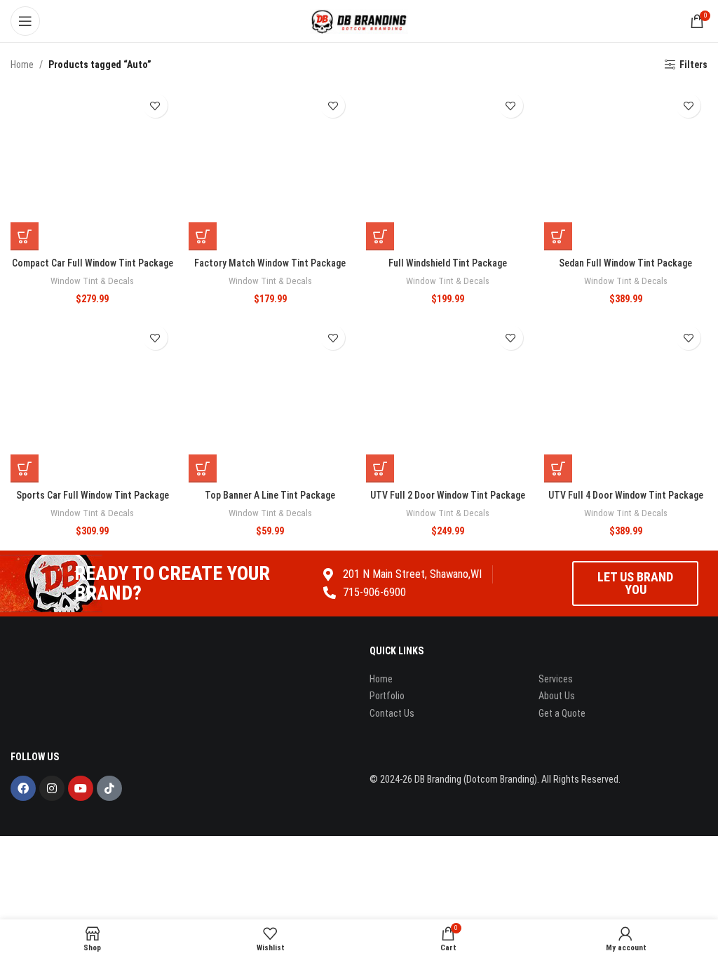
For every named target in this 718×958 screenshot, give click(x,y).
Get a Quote (561, 713)
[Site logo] (359, 20)
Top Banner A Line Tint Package (270, 495)
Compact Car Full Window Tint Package (92, 263)
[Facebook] (23, 788)
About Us (556, 695)
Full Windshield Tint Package (447, 263)
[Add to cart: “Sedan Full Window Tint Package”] (558, 236)
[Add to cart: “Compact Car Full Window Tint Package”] (25, 236)
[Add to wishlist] (155, 105)
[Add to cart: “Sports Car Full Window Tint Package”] (25, 468)
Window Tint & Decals (92, 281)
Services (555, 678)
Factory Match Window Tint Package (270, 263)
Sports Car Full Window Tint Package (92, 495)
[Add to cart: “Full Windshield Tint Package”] (380, 236)
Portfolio (387, 695)
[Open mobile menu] (25, 21)
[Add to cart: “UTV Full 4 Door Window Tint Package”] (558, 468)
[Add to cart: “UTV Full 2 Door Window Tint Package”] (380, 468)
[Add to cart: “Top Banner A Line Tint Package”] (203, 468)
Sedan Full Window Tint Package (625, 263)
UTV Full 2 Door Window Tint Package (447, 495)
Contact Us (392, 713)
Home (22, 64)
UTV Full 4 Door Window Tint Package (625, 495)
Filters (693, 64)
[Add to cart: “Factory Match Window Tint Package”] (203, 236)
